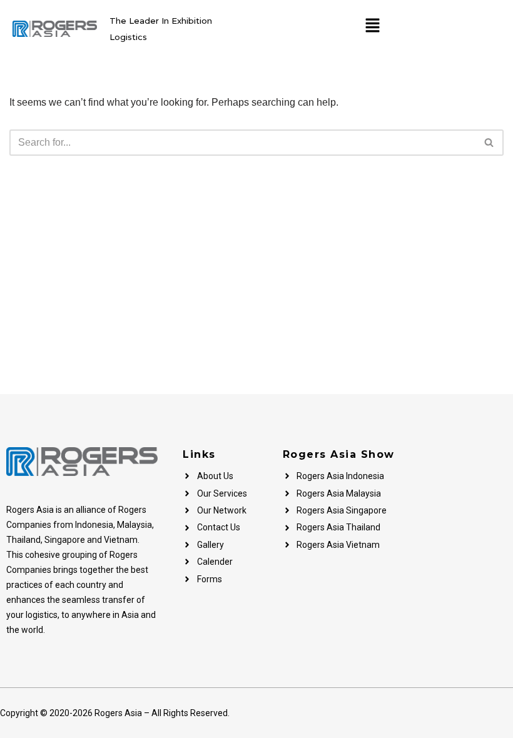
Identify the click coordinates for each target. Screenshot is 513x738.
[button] (372, 26)
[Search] (489, 142)
